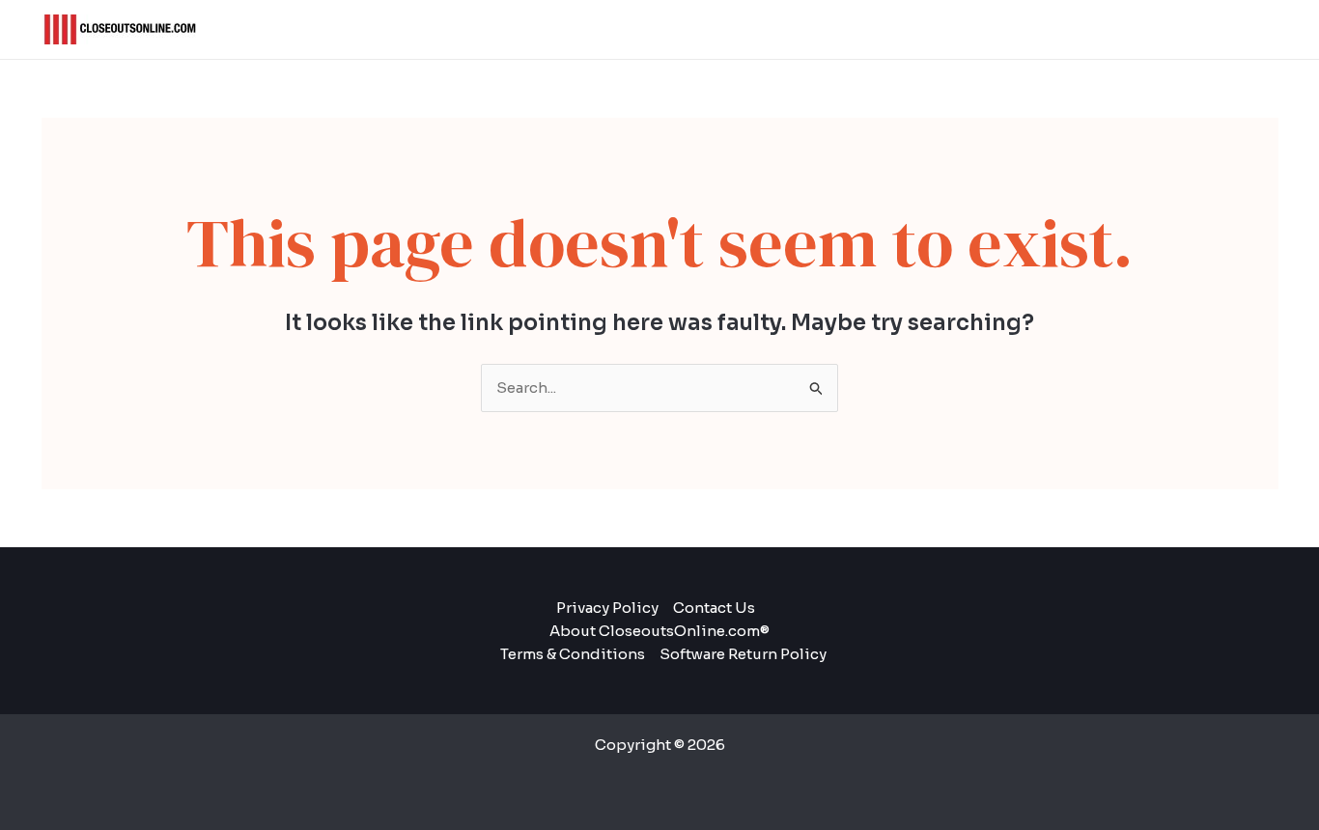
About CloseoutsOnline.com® (659, 631)
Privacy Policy (607, 607)
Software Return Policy (743, 654)
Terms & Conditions (572, 654)
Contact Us (714, 607)
